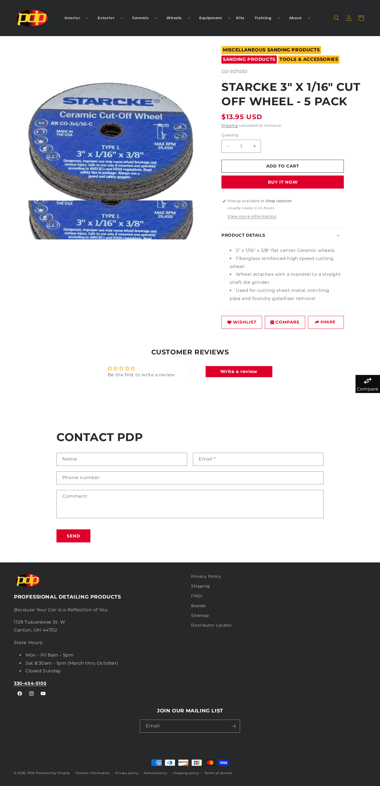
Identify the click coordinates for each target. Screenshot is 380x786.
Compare (287, 322)
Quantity (229, 135)
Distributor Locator (211, 625)
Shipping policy (186, 773)
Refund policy (155, 773)
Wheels (174, 18)
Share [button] (327, 321)
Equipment (210, 18)
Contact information (93, 773)
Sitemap (200, 615)
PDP (31, 773)
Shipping (229, 125)
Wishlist (244, 322)
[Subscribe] (234, 726)
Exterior (106, 18)
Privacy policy (127, 773)
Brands (198, 605)
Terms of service (218, 773)
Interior (72, 18)
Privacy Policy (206, 576)
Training (263, 18)
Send (73, 536)
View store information (252, 216)
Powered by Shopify (53, 773)
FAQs (196, 595)
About (295, 18)
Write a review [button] (238, 371)
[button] (74, 18)
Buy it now (283, 182)
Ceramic (140, 18)
